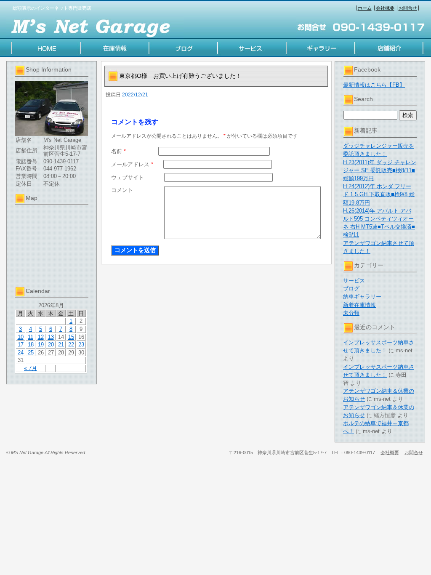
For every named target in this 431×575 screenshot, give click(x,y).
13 (51, 337)
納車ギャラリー (362, 296)
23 (81, 344)
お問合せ (408, 8)
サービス (354, 280)
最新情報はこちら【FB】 (374, 85)
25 (31, 352)
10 (21, 337)
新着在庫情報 (359, 305)
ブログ (351, 288)
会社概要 (385, 8)
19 (41, 344)
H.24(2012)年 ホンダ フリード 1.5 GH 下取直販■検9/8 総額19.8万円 (379, 194)
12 (41, 337)
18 (31, 344)
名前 (118, 151)
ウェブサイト (127, 177)
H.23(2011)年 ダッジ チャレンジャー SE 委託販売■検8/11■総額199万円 (379, 170)
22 (71, 344)
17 (21, 344)
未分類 (351, 313)
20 (51, 344)
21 (61, 344)
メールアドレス (132, 164)
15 (71, 337)
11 (30, 337)
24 (21, 352)
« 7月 (30, 368)
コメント (122, 190)
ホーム (365, 8)
